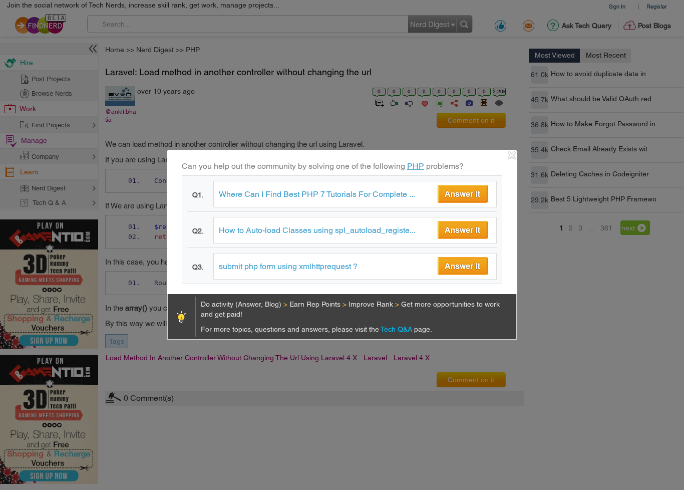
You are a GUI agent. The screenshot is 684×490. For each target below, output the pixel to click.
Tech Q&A (397, 329)
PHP (415, 166)
